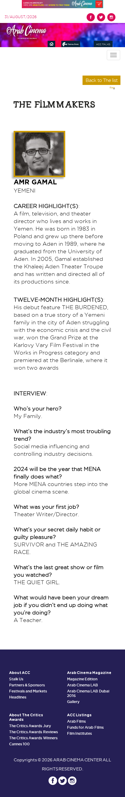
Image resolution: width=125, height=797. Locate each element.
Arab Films (76, 721)
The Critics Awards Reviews (33, 732)
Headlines (17, 697)
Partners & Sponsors (27, 685)
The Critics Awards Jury (30, 726)
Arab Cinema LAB (82, 685)
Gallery (73, 702)
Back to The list (101, 80)
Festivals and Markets (28, 691)
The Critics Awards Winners (33, 738)
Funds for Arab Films (85, 727)
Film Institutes (79, 733)
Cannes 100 (19, 744)
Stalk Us (16, 679)
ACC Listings (79, 715)
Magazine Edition (82, 679)
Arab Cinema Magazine (89, 673)
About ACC (19, 673)
